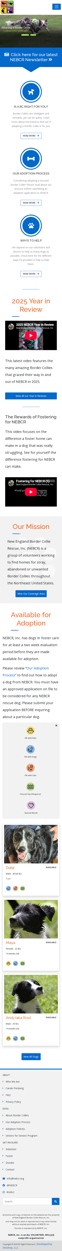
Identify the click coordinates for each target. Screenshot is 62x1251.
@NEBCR (11, 1185)
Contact (10, 1169)
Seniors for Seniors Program (21, 1135)
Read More (29, 135)
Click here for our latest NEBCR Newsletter (34, 57)
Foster (9, 1156)
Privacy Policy (13, 1101)
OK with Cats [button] (30, 775)
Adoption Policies (15, 1128)
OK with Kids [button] (30, 738)
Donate (33, 34)
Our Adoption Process (18, 1122)
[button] (9, 890)
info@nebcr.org (15, 1178)
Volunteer (11, 1149)
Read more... (25, 34)
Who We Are (13, 1081)
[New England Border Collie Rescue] (7, 7)
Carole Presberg (15, 1088)
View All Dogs (31, 1056)
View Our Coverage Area (31, 593)
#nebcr (10, 1192)
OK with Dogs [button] (30, 756)
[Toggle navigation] (56, 7)
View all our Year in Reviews (31, 395)
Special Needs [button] (31, 812)
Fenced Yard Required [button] (30, 794)
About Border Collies (17, 1115)
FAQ (8, 1095)
